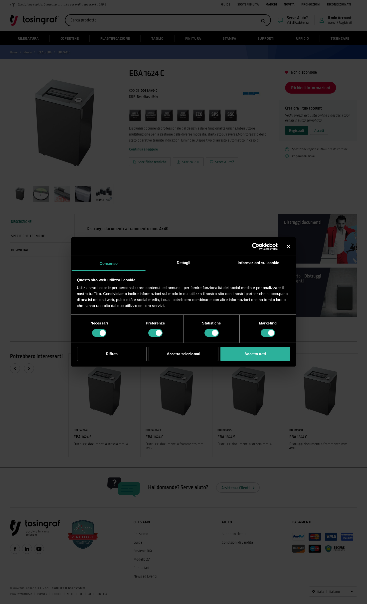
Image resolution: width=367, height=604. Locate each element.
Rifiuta (112, 354)
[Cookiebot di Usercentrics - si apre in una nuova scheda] (256, 246)
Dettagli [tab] (183, 263)
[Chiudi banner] (288, 246)
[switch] (155, 333)
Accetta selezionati (183, 354)
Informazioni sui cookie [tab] (258, 263)
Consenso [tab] (109, 263)
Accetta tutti (255, 354)
